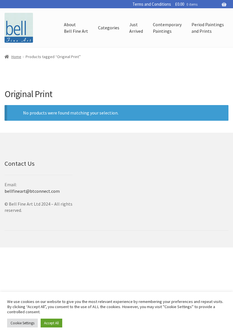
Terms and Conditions (151, 4)
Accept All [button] (51, 323)
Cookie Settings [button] (22, 323)
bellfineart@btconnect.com (32, 191)
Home (16, 56)
